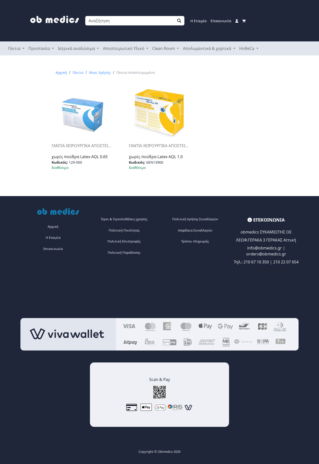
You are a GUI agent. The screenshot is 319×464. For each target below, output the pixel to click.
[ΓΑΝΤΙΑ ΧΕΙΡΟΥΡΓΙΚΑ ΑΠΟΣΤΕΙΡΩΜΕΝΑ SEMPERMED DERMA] (159, 113)
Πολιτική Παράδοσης (124, 252)
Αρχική (61, 72)
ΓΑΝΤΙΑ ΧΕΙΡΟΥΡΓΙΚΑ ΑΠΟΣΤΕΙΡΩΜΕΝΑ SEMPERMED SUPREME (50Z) (82, 145)
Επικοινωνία (221, 20)
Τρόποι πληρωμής (195, 241)
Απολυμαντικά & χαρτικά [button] (207, 48)
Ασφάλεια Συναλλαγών (195, 230)
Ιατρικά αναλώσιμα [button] (77, 48)
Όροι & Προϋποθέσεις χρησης (124, 219)
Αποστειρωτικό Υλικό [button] (124, 48)
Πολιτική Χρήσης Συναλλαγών (195, 219)
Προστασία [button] (39, 48)
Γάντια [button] (14, 48)
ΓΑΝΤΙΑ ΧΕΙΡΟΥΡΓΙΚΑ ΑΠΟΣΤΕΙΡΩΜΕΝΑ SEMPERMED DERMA (159, 145)
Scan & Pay (159, 379)
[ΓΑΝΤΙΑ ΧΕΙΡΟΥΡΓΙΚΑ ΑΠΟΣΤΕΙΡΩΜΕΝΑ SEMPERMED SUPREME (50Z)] (82, 114)
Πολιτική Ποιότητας (124, 230)
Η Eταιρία (53, 237)
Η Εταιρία (198, 20)
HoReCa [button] (247, 48)
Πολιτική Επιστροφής (124, 241)
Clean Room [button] (164, 48)
